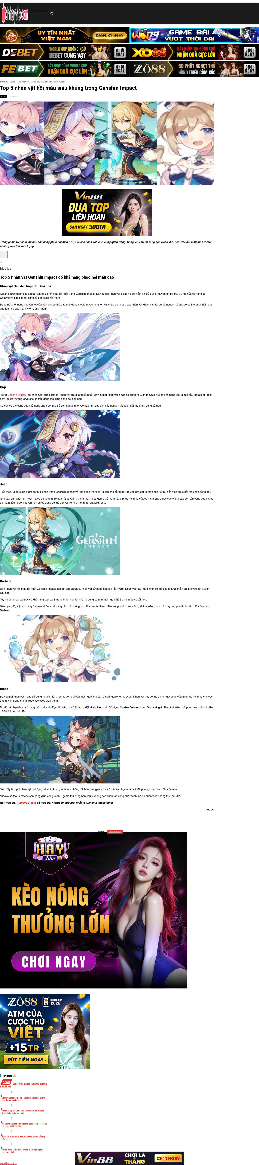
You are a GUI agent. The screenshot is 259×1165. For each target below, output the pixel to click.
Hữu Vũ (210, 809)
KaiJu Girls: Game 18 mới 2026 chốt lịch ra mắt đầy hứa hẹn (23, 1138)
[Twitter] (102, 818)
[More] (145, 817)
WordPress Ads (8, 1163)
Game (12, 82)
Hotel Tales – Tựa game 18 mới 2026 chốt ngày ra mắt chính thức (23, 1151)
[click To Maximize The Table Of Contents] (3, 254)
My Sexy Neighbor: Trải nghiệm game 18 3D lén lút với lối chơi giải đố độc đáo (24, 1125)
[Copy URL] (134, 818)
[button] (53, 13)
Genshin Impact (16, 395)
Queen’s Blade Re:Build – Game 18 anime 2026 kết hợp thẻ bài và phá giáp (23, 1099)
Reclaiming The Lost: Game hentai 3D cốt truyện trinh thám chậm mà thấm (23, 1112)
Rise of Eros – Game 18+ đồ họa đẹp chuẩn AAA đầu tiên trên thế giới (23, 1085)
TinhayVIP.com (26, 803)
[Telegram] (123, 818)
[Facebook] (91, 818)
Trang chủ (4, 82)
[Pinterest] (113, 818)
